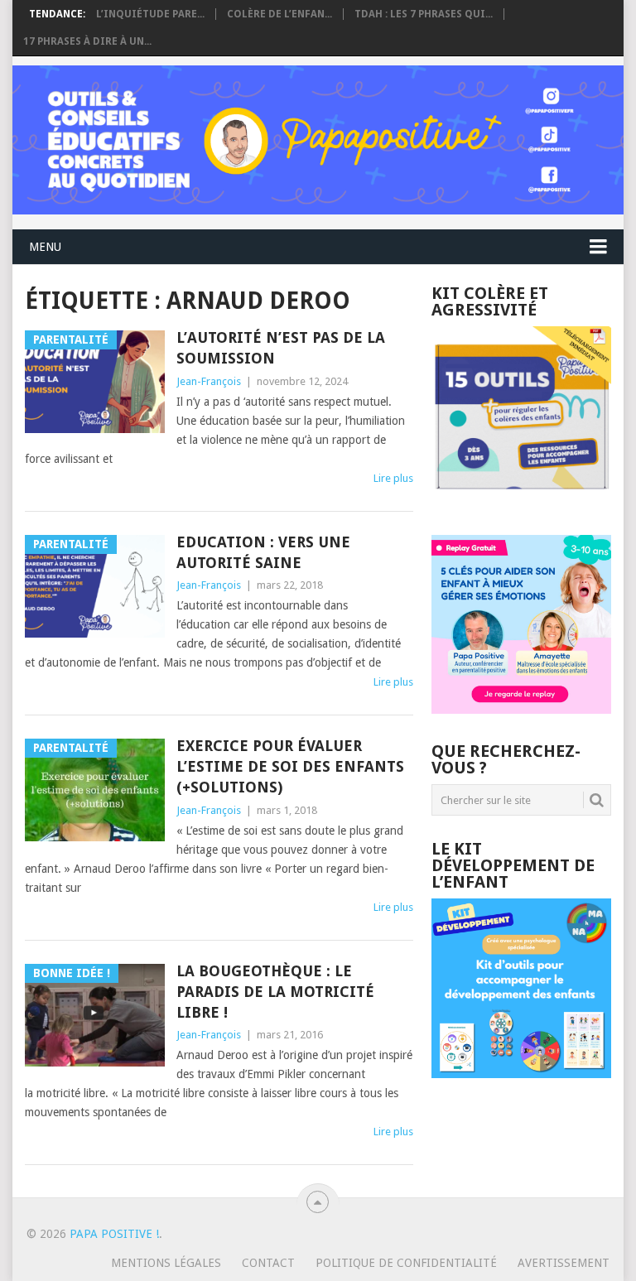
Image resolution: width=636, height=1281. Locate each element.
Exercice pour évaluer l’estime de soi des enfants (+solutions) (290, 766)
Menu (45, 246)
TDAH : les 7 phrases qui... (423, 14)
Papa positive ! (114, 1233)
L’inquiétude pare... (150, 14)
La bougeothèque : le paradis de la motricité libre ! (275, 991)
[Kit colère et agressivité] (521, 501)
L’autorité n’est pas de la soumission (280, 348)
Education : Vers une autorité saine (263, 552)
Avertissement (564, 1262)
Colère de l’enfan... (279, 14)
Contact (268, 1262)
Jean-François (208, 381)
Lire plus (393, 478)
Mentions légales (166, 1262)
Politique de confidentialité (406, 1262)
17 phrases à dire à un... (87, 41)
